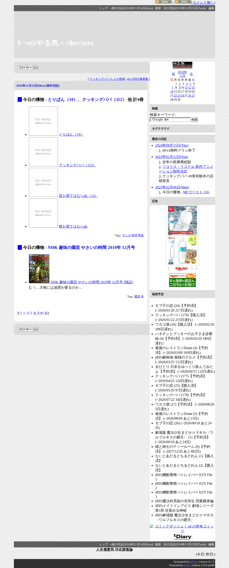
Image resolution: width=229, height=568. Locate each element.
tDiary (194, 561)
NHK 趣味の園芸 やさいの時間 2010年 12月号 (91, 247)
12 (189, 87)
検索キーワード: (163, 115)
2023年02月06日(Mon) (172, 187)
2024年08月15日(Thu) (171, 145)
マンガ (126, 235)
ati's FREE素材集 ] (138, 79)
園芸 (137, 296)
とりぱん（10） (63, 99)
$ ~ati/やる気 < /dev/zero (55, 43)
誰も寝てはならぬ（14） (78, 196)
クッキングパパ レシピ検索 (107, 79)
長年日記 (52, 85)
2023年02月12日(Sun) (171, 157)
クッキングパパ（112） (104, 99)
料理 (134, 235)
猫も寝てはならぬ (73, 226)
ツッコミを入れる (33, 313)
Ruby (187, 565)
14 (171, 91)
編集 (211, 8)
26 (189, 95)
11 (186, 87)
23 (178, 95)
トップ (103, 8)
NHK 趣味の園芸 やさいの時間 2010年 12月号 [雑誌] (91, 282)
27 (193, 95)
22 (175, 95)
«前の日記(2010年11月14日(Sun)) (131, 8)
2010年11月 (182, 73)
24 (182, 95)
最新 (158, 8)
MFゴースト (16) (196, 192)
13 (193, 87)
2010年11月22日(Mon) (30, 85)
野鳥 (141, 235)
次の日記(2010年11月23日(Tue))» (184, 8)
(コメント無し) (203, 2)
